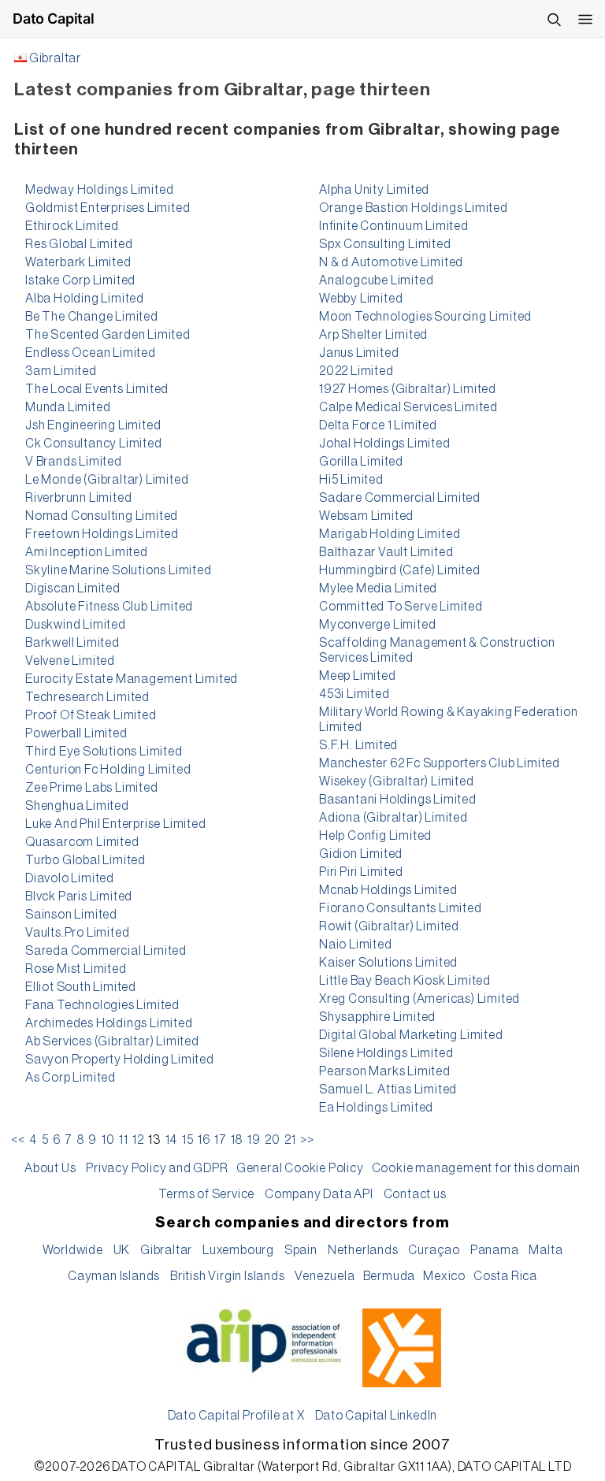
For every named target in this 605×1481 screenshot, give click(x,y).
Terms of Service (206, 1194)
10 (108, 1140)
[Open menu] (585, 19)
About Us (50, 1168)
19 (254, 1140)
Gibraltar (55, 58)
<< (18, 1140)
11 (123, 1140)
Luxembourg (238, 1250)
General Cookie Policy (300, 1168)
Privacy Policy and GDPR (157, 1168)
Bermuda (389, 1276)
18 (237, 1140)
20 (272, 1140)
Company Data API (319, 1194)
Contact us (415, 1194)
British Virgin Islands (227, 1276)
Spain (300, 1250)
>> (307, 1140)
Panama (494, 1250)
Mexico (444, 1276)
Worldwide (73, 1250)
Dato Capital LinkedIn (376, 1415)
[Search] (553, 19)
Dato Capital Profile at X (236, 1415)
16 (204, 1140)
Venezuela (324, 1276)
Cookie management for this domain (476, 1168)
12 (138, 1140)
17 (220, 1140)
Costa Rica (505, 1276)
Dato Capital (54, 18)
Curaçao (434, 1250)
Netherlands (363, 1250)
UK (122, 1250)
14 (171, 1140)
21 (290, 1140)
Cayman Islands (114, 1276)
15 (188, 1140)
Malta (545, 1250)
